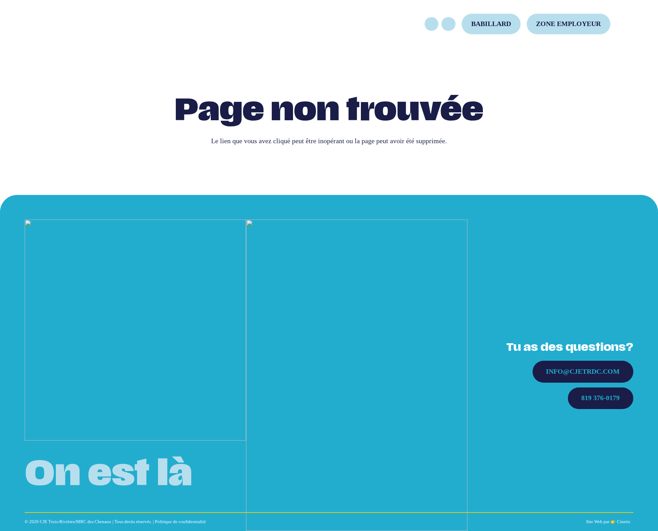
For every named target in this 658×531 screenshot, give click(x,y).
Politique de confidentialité (180, 521)
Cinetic (624, 521)
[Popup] (628, 24)
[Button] (432, 24)
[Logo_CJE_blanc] (135, 330)
